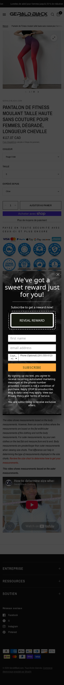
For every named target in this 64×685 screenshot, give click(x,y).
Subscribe (32, 367)
